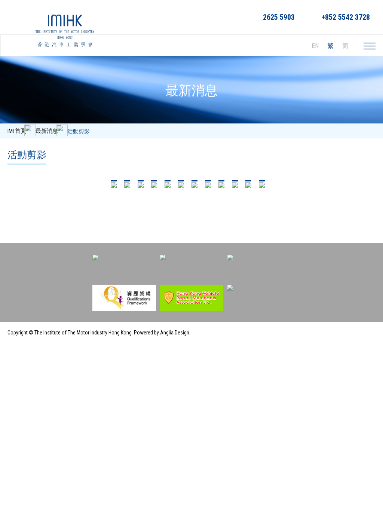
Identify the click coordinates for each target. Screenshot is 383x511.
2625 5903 (279, 17)
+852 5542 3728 (345, 17)
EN (315, 45)
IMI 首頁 (16, 131)
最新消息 (47, 131)
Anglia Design (174, 333)
